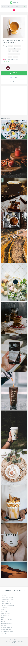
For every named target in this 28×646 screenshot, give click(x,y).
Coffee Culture (7, 61)
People (3, 621)
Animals (4, 595)
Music (3, 617)
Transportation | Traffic (7, 631)
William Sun (13, 68)
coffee (18, 48)
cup (9, 51)
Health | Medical (6, 613)
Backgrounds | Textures (7, 599)
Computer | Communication (8, 605)
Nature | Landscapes (7, 619)
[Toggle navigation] (14, 10)
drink (10, 54)
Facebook (15, 641)
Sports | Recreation (6, 629)
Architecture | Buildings (7, 597)
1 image (20, 68)
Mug (18, 54)
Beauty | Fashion (6, 601)
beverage (11, 46)
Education (4, 607)
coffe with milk (12, 48)
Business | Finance (6, 603)
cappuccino (17, 46)
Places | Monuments (7, 623)
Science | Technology (7, 627)
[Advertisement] (14, 100)
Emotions (4, 609)
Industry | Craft (5, 615)
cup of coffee (15, 51)
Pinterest (21, 641)
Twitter (8, 641)
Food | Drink (5, 611)
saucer (10, 56)
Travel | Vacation (6, 633)
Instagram (15, 642)
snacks (15, 56)
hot (14, 54)
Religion (4, 625)
